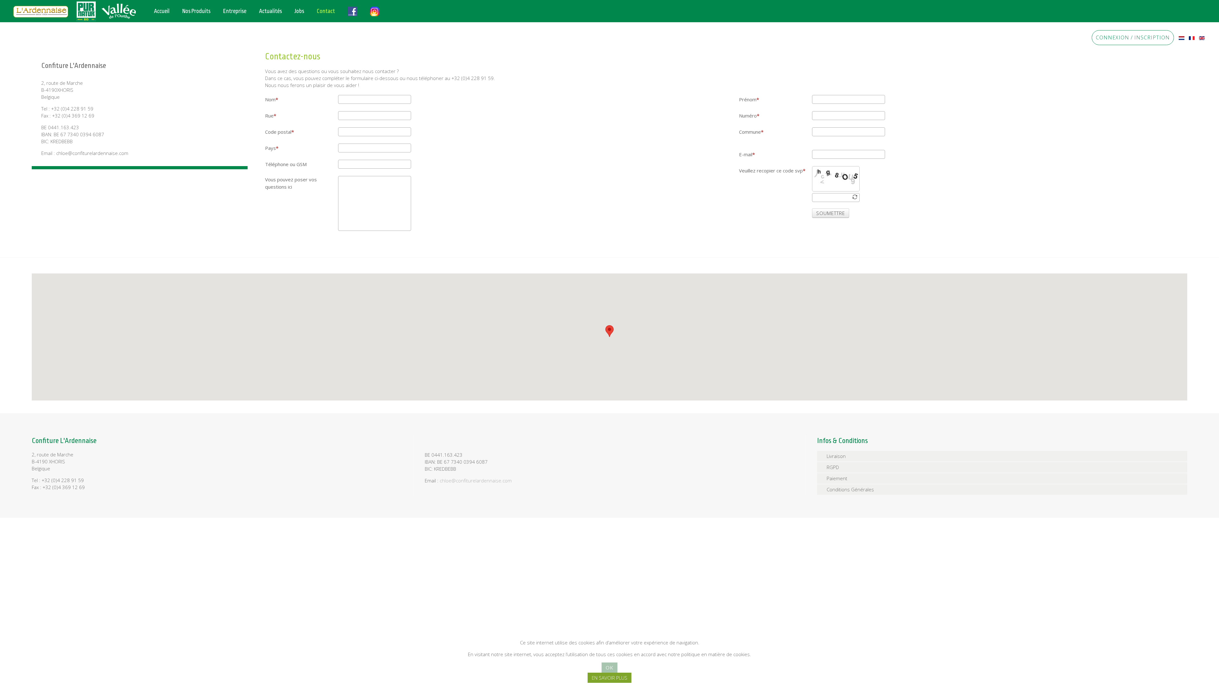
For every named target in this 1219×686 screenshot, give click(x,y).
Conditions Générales (850, 489)
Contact (326, 11)
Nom (270, 99)
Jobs (299, 11)
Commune (750, 132)
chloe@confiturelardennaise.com (476, 480)
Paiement (837, 478)
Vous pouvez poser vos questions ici (291, 183)
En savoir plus (609, 678)
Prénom (747, 99)
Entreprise (234, 11)
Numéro (748, 115)
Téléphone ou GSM (286, 164)
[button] (609, 331)
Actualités (270, 11)
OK (609, 667)
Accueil (162, 11)
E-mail (745, 154)
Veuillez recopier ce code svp (771, 170)
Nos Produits (196, 11)
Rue (269, 115)
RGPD (833, 467)
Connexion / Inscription (1133, 37)
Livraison (836, 456)
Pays (270, 148)
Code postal (278, 132)
